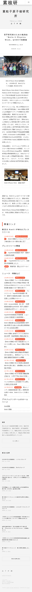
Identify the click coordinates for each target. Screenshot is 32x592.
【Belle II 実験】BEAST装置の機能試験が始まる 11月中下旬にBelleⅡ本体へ (16, 373)
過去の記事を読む (16, 558)
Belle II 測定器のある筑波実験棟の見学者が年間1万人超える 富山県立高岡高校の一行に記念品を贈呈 (17, 324)
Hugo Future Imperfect (12, 587)
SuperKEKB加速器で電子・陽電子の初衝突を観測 (17, 252)
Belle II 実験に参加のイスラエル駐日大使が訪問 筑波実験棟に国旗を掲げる (16, 333)
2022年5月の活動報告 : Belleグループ (13, 467)
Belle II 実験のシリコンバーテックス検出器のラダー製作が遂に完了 (17, 239)
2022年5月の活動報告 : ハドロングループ (14, 459)
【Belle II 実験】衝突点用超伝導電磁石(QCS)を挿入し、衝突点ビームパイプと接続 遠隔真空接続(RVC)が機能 (16, 353)
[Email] (20, 23)
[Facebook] (14, 23)
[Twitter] (17, 23)
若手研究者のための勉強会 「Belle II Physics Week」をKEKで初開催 (17, 37)
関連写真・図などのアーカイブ (16, 268)
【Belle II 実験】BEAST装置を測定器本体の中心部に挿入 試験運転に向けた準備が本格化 (17, 364)
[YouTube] (11, 23)
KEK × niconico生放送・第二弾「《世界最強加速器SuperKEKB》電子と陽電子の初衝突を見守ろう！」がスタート (16, 305)
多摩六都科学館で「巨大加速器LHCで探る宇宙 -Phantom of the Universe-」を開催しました (15, 528)
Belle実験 (7, 406)
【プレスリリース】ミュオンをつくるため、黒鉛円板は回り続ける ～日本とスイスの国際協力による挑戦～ (16, 477)
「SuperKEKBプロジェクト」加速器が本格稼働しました (16, 261)
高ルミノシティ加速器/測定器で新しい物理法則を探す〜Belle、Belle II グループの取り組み (16, 391)
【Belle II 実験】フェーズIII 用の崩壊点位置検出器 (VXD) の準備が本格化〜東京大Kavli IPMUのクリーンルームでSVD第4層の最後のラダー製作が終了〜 (17, 283)
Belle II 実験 (8, 409)
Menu (28, 2)
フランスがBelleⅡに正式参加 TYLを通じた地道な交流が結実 (16, 381)
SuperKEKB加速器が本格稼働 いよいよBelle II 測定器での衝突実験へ (16, 314)
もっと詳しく (16, 440)
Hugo (28, 587)
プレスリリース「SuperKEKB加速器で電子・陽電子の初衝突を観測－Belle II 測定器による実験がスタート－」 (16, 294)
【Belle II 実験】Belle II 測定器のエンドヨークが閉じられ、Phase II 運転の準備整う (16, 342)
